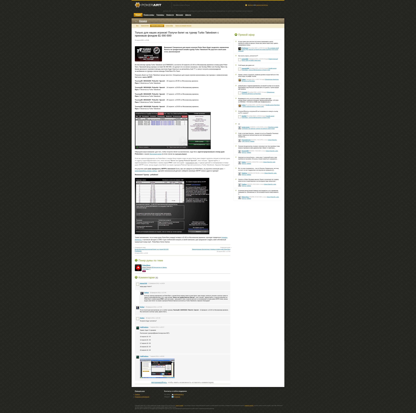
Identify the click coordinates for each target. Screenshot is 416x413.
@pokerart (177, 397)
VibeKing (244, 173)
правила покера (249, 405)
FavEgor (244, 184)
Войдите (250, 5)
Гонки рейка (169, 25)
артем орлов (245, 127)
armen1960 (245, 59)
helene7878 (143, 283)
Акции (138, 15)
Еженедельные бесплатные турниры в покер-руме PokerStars (211, 249)
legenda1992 (245, 68)
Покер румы (149, 15)
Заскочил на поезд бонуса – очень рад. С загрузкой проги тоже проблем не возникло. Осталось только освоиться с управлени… (258, 158)
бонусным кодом (156, 154)
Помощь (137, 394)
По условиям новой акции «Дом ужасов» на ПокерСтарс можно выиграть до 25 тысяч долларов (258, 49)
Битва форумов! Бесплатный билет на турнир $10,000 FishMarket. (151, 250)
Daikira (244, 162)
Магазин (179, 15)
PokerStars (146, 265)
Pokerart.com (140, 391)
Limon (244, 79)
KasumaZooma (246, 139)
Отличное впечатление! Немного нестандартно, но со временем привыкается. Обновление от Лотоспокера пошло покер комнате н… (258, 192)
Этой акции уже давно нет (246, 65)
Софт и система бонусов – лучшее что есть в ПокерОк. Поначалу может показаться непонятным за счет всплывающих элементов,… (258, 135)
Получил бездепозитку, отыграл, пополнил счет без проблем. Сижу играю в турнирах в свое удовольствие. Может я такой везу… (259, 147)
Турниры (160, 15)
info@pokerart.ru (179, 394)
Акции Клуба (145, 25)
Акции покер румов (157, 25)
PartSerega (245, 48)
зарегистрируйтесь (262, 5)
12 (239, 124)
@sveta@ (244, 92)
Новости (170, 15)
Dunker (142, 318)
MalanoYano (245, 197)
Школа (188, 15)
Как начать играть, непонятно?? (248, 56)
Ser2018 (244, 116)
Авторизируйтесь (159, 382)
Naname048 (245, 151)
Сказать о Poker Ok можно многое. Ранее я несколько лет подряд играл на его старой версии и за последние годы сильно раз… (258, 180)
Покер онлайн (179, 405)
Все (137, 25)
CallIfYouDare (144, 327)
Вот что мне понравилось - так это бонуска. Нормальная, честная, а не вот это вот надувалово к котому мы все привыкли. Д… (258, 169)
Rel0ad (146, 292)
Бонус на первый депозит (183, 25)
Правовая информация (142, 397)
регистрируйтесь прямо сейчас (146, 171)
